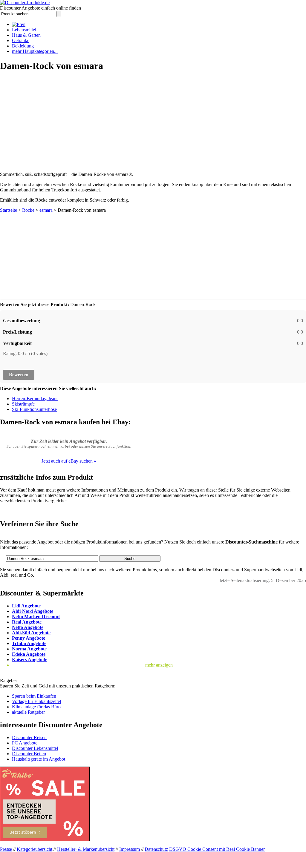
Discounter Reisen (29, 737)
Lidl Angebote (26, 605)
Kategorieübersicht (34, 849)
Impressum (129, 849)
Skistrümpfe (23, 403)
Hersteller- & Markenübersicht (85, 849)
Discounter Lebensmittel (35, 748)
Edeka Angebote (28, 654)
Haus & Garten (26, 35)
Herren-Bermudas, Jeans (35, 398)
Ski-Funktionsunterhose (34, 409)
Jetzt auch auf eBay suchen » (69, 460)
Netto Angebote (27, 627)
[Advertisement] (153, 120)
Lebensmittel (24, 29)
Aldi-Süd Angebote (31, 632)
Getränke (20, 40)
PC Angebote (24, 742)
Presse (6, 849)
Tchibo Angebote (29, 643)
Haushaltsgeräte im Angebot (38, 759)
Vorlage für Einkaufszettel (36, 701)
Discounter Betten (29, 753)
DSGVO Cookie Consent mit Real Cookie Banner (217, 849)
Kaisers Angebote (29, 659)
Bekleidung (23, 45)
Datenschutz (156, 849)
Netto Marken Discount (36, 616)
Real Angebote (27, 621)
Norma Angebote (29, 648)
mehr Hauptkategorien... (35, 51)
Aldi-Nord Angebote (32, 611)
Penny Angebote (28, 638)
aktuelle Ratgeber (28, 712)
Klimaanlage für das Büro (36, 706)
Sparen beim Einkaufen (34, 696)
